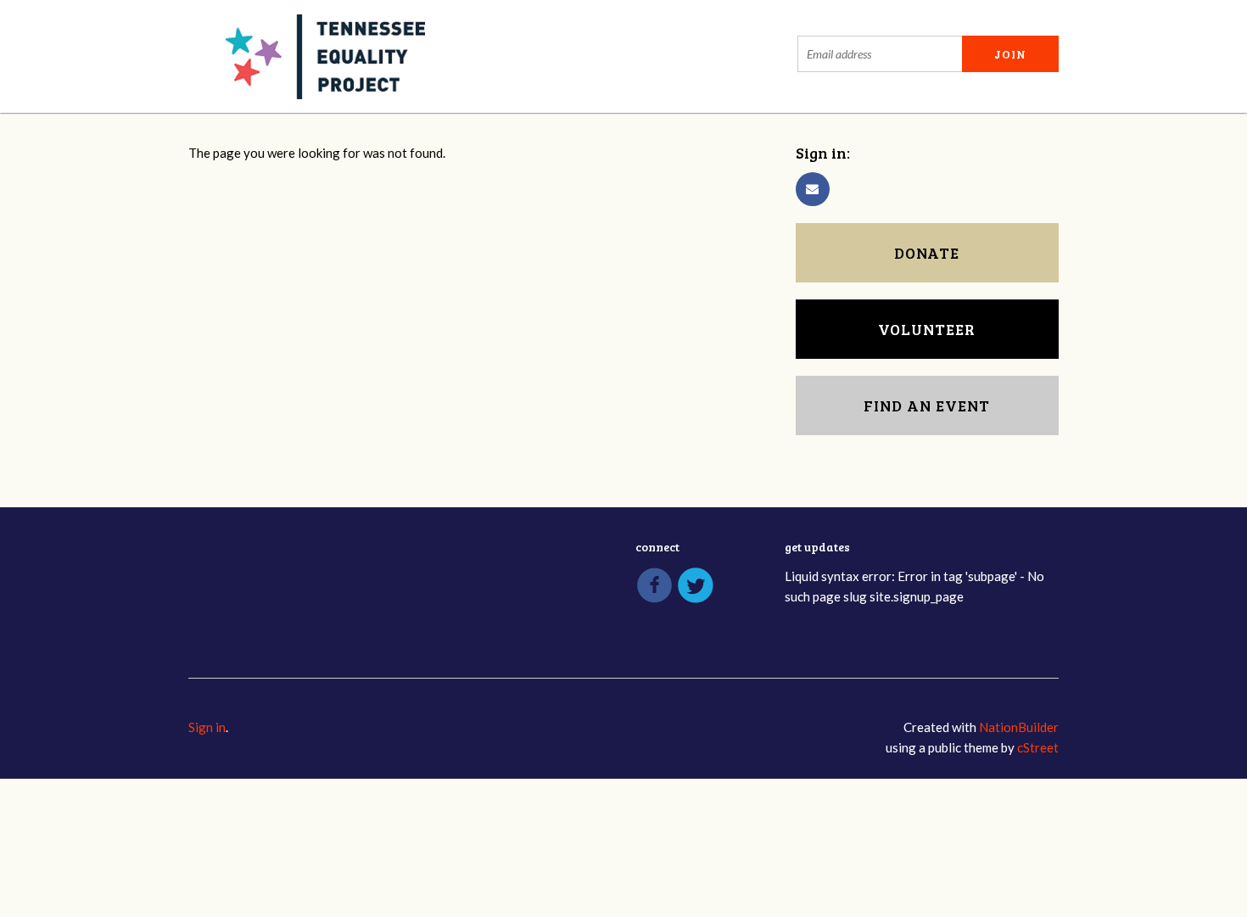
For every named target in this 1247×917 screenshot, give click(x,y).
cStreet (1038, 747)
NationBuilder (1019, 727)
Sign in (207, 727)
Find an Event (927, 405)
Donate (926, 253)
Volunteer (927, 329)
